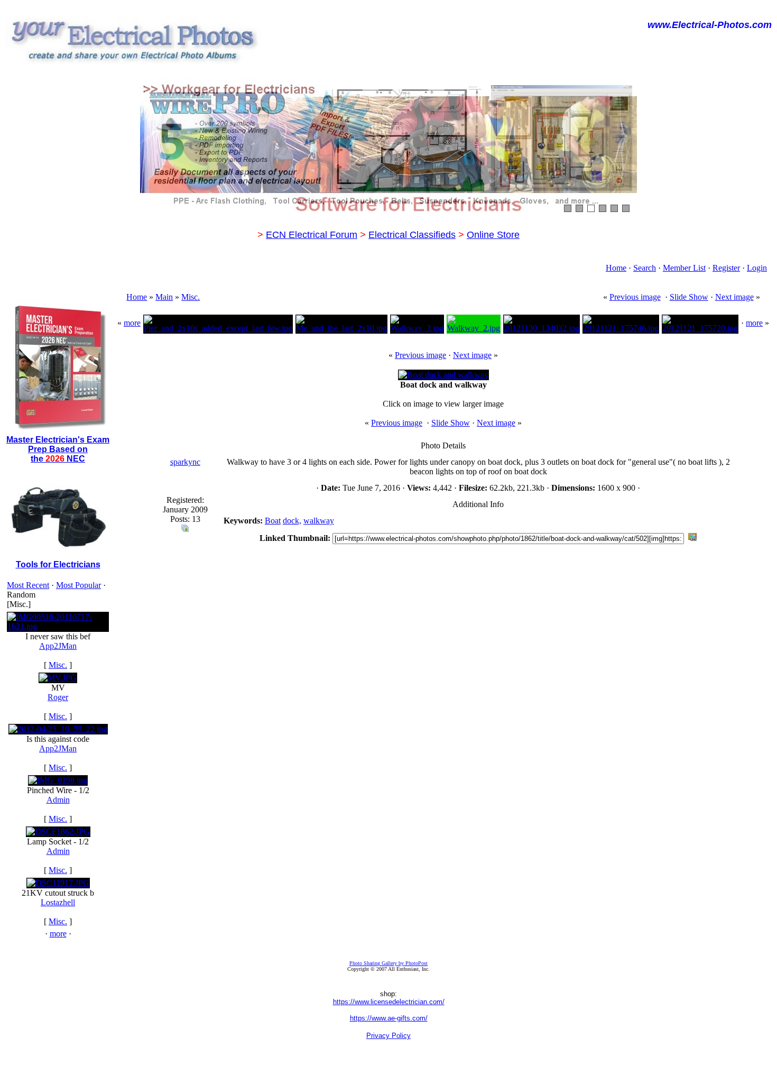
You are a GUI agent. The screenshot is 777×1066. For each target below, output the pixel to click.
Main (164, 296)
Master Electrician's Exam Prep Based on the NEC (57, 449)
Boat (273, 520)
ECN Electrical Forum (311, 234)
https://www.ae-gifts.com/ (389, 1018)
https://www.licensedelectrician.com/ (389, 1002)
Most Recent (28, 585)
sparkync (185, 461)
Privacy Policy (388, 1036)
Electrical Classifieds (412, 234)
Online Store (493, 234)
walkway (318, 520)
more (58, 933)
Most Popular (78, 585)
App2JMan (58, 645)
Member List (684, 267)
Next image (734, 296)
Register (726, 267)
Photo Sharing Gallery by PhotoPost (388, 963)
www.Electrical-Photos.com (710, 25)
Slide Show (689, 296)
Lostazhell (58, 902)
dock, (292, 520)
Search (644, 267)
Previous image (635, 296)
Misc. (58, 664)
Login (757, 267)
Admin (58, 799)
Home (616, 267)
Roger (58, 697)
